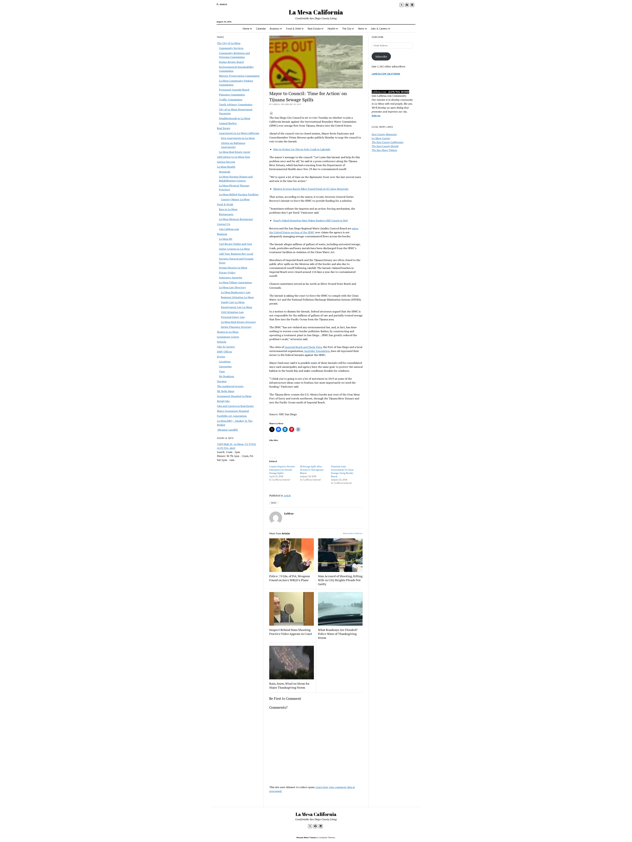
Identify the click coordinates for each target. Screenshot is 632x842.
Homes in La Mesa (227, 332)
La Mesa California (316, 12)
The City (346, 28)
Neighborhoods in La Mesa (234, 118)
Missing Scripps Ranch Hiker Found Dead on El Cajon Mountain (310, 189)
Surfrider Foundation (317, 351)
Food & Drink (293, 28)
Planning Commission (232, 94)
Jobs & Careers (379, 28)
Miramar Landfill (227, 430)
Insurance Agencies (230, 277)
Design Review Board (231, 62)
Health (331, 28)
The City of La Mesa (228, 43)
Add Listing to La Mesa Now (233, 157)
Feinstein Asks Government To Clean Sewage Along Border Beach (342, 471)
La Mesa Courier (381, 138)
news (273, 502)
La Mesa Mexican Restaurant (236, 219)
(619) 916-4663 (226, 448)
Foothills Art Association (232, 416)
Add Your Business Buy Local (236, 254)
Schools (221, 342)
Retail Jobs (223, 401)
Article (287, 495)
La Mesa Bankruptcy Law (235, 292)
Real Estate (314, 28)
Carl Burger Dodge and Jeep (235, 244)
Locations (225, 361)
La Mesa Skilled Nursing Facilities (238, 194)
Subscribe (381, 56)
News (361, 28)
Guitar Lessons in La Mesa (234, 249)
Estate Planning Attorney (236, 327)
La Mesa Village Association (235, 282)
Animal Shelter (228, 123)
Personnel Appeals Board (234, 89)
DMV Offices (224, 351)
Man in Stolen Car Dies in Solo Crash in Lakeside (301, 149)
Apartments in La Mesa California (239, 133)
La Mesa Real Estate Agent (234, 152)
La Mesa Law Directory (232, 287)
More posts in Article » (353, 533)
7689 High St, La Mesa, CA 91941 (236, 444)
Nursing (221, 381)
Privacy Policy (227, 272)
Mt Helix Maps (225, 391)
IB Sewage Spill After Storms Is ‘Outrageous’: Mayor (312, 470)
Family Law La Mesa (232, 302)
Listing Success (226, 162)
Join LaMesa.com (229, 229)
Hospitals (224, 172)
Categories (225, 366)
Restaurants (226, 214)
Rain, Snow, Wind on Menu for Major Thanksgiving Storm (289, 685)
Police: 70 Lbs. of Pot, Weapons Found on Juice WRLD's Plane (289, 578)
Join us (376, 115)
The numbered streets (230, 386)
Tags (222, 371)
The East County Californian (387, 142)
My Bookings (226, 376)
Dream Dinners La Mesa (233, 267)
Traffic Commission (230, 99)
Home (246, 28)
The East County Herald (385, 146)
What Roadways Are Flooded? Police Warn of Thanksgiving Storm (337, 634)
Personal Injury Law (233, 317)
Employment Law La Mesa (236, 307)
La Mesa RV (225, 239)
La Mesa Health (226, 167)
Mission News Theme (306, 837)
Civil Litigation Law (232, 312)
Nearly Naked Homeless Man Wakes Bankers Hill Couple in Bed (310, 220)
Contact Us (223, 224)
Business (274, 28)
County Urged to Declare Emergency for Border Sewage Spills (282, 470)
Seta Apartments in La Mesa (238, 138)
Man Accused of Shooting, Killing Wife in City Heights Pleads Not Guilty (340, 580)
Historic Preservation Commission (239, 76)
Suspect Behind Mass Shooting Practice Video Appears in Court (290, 632)
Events (221, 356)
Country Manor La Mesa (235, 199)
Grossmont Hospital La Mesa (234, 396)
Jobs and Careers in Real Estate (235, 406)
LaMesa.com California (386, 73)
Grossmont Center (228, 337)
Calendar (261, 28)
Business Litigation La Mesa (237, 297)
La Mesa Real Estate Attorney (238, 322)
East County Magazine (384, 134)
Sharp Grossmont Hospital (233, 411)
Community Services (231, 48)
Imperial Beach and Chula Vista (303, 347)
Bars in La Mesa (228, 209)
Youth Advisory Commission (235, 104)
